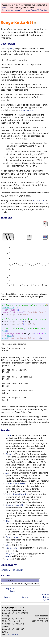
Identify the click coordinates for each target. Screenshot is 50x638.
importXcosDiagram (12, 312)
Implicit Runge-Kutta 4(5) (16, 494)
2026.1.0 (5, 7)
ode (7, 545)
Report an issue (10, 589)
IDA (7, 472)
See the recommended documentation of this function (24, 10)
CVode (8, 454)
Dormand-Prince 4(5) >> (44, 597)
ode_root (9, 553)
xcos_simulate (15, 333)
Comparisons (11, 537)
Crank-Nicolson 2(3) (14, 505)
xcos (11, 48)
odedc (8, 556)
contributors (12, 634)
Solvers (25, 597)
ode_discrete (11, 548)
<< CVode (5, 597)
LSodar (8, 435)
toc (9, 336)
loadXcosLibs (9, 310)
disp (4, 338)
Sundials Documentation (12, 569)
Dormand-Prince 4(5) (15, 483)
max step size (27, 110)
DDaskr (8, 521)
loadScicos (8, 307)
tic (4, 331)
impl (7, 559)
